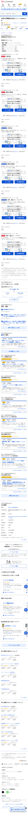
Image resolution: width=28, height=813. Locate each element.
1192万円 (14, 668)
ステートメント (5, 807)
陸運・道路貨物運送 (13, 507)
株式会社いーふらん (10, 626)
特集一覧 (14, 6)
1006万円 (14, 685)
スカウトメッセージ (6, 771)
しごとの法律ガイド (16, 784)
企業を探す (3, 6)
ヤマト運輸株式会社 (6, 356)
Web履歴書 (19, 771)
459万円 (14, 744)
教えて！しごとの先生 (6, 784)
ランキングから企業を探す (7, 779)
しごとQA (9, 6)
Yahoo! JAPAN (19, 804)
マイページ (25, 6)
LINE (10, 792)
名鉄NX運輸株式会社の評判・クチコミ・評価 (9, 54)
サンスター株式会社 (8, 580)
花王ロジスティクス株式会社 (9, 416)
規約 (24, 806)
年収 (21, 28)
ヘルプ (25, 77)
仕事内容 (8, 56)
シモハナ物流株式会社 (7, 399)
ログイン (16, 79)
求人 (8, 28)
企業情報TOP (17, 764)
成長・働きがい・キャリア (14, 199)
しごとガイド (4, 785)
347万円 (14, 719)
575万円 (14, 736)
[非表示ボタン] (26, 808)
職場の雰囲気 (9, 92)
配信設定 (3, 773)
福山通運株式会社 (6, 434)
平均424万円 (24, 22)
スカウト (19, 6)
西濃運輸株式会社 (6, 377)
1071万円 (14, 676)
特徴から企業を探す (12, 777)
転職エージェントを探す (19, 779)
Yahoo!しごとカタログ (8, 764)
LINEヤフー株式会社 (6, 798)
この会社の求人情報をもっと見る (19, 373)
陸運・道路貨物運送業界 (5, 24)
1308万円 (14, 659)
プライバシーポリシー (7, 806)
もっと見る (23, 539)
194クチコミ (16, 22)
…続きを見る (8, 587)
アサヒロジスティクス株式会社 (9, 455)
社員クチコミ (14, 28)
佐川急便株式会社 (6, 475)
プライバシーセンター (17, 806)
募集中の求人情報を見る (9, 592)
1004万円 (14, 693)
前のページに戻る (7, 33)
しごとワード (11, 785)
